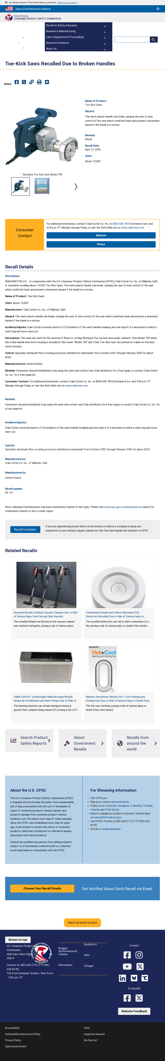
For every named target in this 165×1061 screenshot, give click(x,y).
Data (86, 955)
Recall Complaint (25, 529)
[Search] (154, 39)
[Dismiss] (158, 8)
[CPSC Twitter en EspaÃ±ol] (140, 998)
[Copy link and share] (31, 82)
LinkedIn (95, 809)
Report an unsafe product (82, 922)
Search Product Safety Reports (34, 740)
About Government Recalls (84, 743)
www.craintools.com (76, 385)
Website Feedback (134, 1011)
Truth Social (112, 809)
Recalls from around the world (138, 743)
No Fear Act (90, 1040)
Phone (101, 244)
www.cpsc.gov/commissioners (121, 507)
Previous (9, 186)
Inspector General (94, 1034)
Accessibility (12, 1028)
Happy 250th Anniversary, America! (33, 8)
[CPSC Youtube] (128, 967)
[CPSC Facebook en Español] (128, 998)
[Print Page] (39, 82)
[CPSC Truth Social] (145, 978)
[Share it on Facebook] (16, 82)
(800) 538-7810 (121, 223)
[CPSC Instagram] (140, 955)
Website (101, 235)
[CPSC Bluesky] (135, 978)
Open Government (15, 1046)
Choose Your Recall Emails (42, 888)
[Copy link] (47, 82)
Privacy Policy (13, 1040)
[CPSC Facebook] (128, 955)
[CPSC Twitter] (141, 967)
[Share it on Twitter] (24, 82)
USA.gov (89, 966)
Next (76, 186)
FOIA (86, 1028)
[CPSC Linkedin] (124, 978)
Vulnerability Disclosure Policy (22, 1034)
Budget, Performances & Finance (67, 951)
